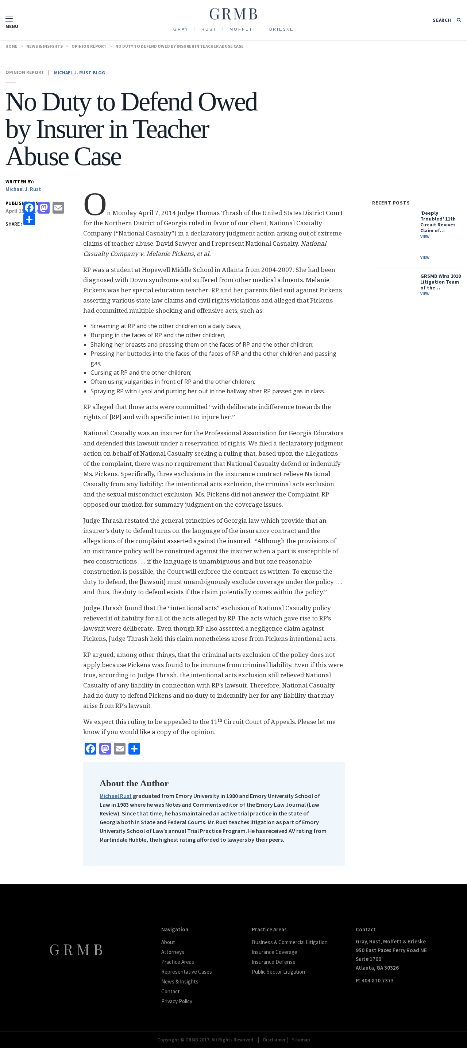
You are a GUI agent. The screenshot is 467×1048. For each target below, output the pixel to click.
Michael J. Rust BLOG (79, 73)
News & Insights (179, 981)
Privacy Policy (176, 1001)
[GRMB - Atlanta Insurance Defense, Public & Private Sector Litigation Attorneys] (233, 11)
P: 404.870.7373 (375, 980)
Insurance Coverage (274, 951)
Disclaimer (274, 1040)
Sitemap (301, 1040)
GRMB (78, 949)
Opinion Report (25, 72)
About (168, 942)
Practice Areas (177, 961)
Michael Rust (116, 795)
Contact (170, 991)
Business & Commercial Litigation (290, 942)
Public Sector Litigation (278, 971)
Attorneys (172, 951)
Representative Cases (186, 971)
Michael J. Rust (23, 189)
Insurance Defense (274, 961)
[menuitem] (181, 29)
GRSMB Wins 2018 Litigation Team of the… (440, 284)
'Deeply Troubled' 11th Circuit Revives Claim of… (438, 224)
